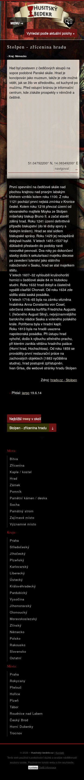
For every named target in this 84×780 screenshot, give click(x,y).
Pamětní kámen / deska (28, 498)
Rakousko (17, 645)
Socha (15, 504)
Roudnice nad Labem (26, 713)
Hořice (15, 694)
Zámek (15, 485)
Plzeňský (17, 560)
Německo (17, 632)
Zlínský (15, 625)
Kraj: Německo (18, 56)
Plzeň (14, 700)
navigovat (62, 168)
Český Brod (19, 720)
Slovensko (18, 651)
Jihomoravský (21, 605)
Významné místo (23, 524)
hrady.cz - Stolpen (63, 380)
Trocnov (16, 733)
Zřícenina (17, 465)
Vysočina (17, 599)
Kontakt (60, 752)
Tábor (14, 707)
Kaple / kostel (21, 472)
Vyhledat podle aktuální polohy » (51, 33)
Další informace (47, 767)
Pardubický (18, 592)
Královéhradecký (23, 586)
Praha (14, 540)
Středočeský (19, 547)
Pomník (16, 491)
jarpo (25, 392)
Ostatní (15, 658)
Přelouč (16, 687)
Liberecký (17, 573)
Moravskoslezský (23, 619)
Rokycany (17, 681)
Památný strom (22, 511)
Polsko (15, 638)
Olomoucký (18, 612)
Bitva (14, 459)
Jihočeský (18, 553)
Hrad (13, 478)
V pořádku (33, 767)
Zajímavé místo (22, 517)
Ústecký (16, 579)
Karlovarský (19, 566)
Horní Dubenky (21, 726)
